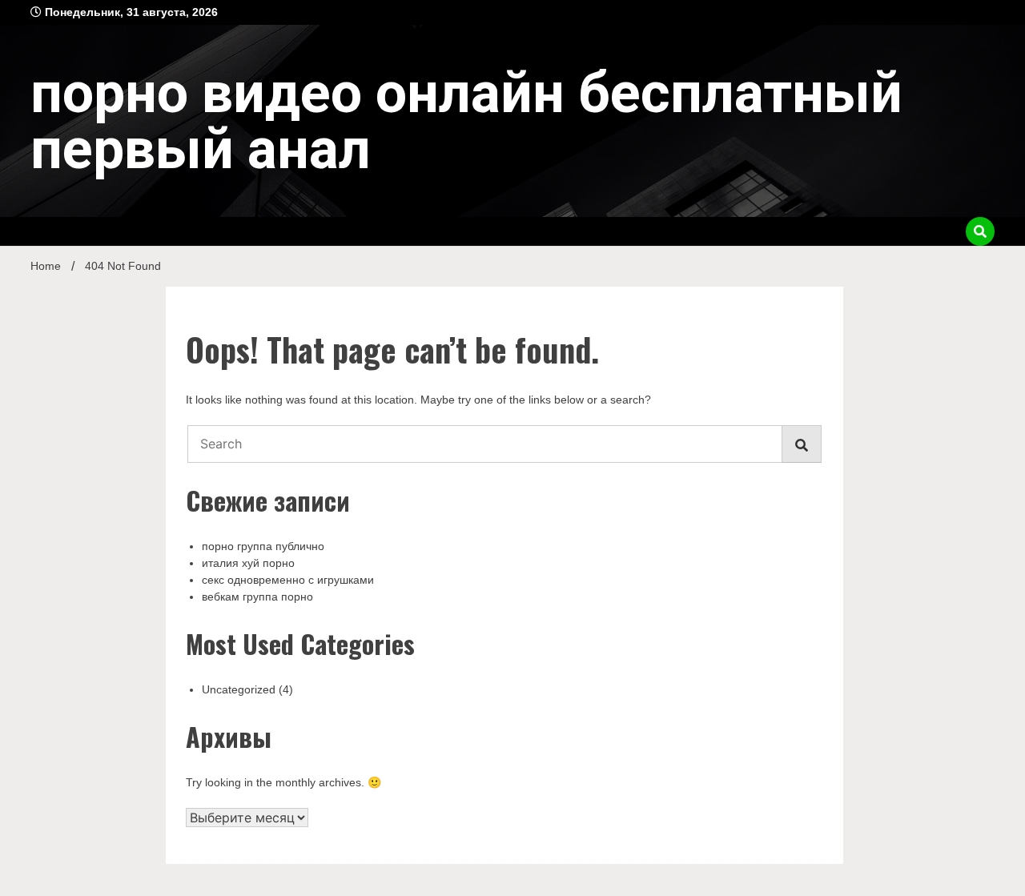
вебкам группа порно (257, 596)
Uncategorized (238, 689)
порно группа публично (263, 546)
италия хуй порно (248, 562)
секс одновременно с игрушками (288, 579)
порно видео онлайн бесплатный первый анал (466, 121)
